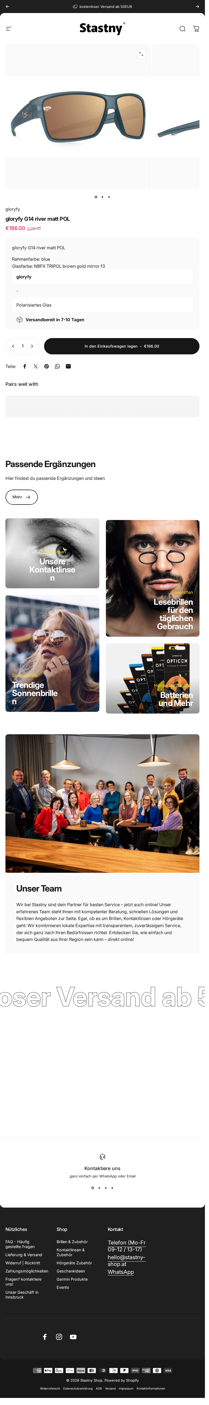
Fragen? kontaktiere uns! (23, 1281)
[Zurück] (8, 6)
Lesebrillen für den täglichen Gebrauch (173, 614)
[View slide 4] (112, 1188)
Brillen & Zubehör (72, 1241)
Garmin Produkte (72, 1279)
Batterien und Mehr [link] (175, 699)
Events (63, 1287)
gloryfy (12, 209)
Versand (110, 1388)
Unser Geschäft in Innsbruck (21, 1294)
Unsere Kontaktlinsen (52, 569)
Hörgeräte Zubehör (74, 1263)
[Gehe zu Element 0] (96, 197)
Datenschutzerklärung (78, 1388)
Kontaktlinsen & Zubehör (71, 1252)
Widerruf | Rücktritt (22, 1263)
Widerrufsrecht (50, 1388)
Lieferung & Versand (23, 1254)
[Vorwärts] (197, 6)
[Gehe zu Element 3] (109, 197)
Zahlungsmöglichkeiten (26, 1271)
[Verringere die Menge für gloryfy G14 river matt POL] (12, 346)
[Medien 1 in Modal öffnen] (141, 54)
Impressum (126, 1388)
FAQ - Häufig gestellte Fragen (20, 1244)
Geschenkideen (71, 1271)
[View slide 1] (93, 1188)
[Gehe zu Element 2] (102, 197)
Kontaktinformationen (151, 1388)
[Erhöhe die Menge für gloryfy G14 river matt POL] (33, 346)
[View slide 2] (99, 1188)
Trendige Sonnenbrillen (34, 693)
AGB (99, 1388)
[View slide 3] (106, 1188)
